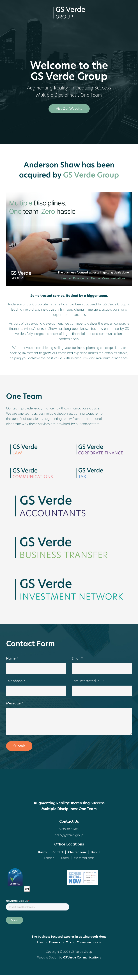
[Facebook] (42, 789)
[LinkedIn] (69, 789)
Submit (19, 745)
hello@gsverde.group (69, 835)
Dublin (95, 852)
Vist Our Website (69, 108)
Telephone (15, 681)
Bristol (42, 852)
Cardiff (57, 852)
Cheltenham (77, 852)
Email (77, 658)
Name (12, 658)
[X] (55, 789)
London (49, 858)
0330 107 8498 (69, 829)
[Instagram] (82, 789)
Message (14, 703)
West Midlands (84, 858)
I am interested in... (88, 681)
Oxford (64, 858)
